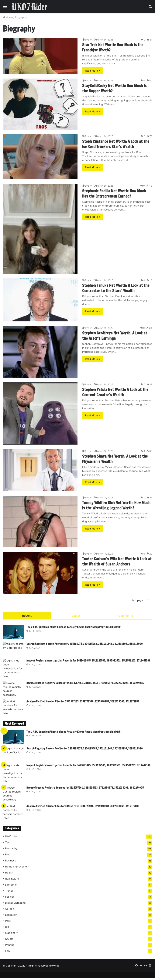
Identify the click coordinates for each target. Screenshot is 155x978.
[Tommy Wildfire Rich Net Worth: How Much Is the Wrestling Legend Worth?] (40, 521)
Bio (7, 926)
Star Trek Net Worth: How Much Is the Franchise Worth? (112, 47)
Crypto (9, 938)
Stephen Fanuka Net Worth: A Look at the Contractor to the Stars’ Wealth (116, 288)
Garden (9, 908)
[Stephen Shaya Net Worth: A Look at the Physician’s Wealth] (40, 470)
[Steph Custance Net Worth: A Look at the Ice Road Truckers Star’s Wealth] (40, 156)
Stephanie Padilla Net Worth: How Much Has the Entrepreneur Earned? (114, 193)
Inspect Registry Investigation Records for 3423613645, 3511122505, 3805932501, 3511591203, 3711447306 (88, 660)
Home (9, 17)
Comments (125, 615)
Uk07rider (11, 836)
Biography (11, 848)
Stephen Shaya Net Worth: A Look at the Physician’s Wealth (115, 458)
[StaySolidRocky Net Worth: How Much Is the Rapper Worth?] (40, 104)
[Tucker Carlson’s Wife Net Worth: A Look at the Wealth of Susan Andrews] (40, 573)
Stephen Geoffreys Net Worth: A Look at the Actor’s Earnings (114, 335)
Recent (27, 615)
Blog (7, 854)
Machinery (11, 932)
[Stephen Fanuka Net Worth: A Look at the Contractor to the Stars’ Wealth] (40, 299)
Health (9, 872)
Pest (8, 920)
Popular (75, 615)
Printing (9, 944)
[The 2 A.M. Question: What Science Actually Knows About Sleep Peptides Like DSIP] (13, 632)
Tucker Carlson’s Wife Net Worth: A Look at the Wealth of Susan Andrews (117, 561)
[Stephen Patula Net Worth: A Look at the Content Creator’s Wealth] (40, 413)
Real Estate (12, 878)
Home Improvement (17, 866)
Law (7, 950)
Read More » (92, 70)
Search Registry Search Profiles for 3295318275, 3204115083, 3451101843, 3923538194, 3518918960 (84, 644)
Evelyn (88, 39)
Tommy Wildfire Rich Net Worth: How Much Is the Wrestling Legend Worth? (116, 505)
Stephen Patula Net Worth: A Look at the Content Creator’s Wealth (115, 392)
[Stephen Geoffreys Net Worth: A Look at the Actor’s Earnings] (40, 352)
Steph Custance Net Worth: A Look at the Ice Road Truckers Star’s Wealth (115, 144)
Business (10, 860)
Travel (9, 890)
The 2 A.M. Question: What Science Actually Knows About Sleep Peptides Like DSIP (73, 627)
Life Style (11, 884)
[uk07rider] (29, 6)
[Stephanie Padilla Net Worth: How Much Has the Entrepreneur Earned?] (40, 229)
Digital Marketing (15, 902)
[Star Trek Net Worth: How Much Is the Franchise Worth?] (40, 56)
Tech (8, 842)
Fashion (10, 896)
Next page (137, 600)
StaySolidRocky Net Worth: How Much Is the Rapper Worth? (114, 88)
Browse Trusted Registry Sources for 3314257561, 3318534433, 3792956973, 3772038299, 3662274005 (85, 683)
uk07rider (54, 965)
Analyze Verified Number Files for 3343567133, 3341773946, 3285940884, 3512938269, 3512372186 (82, 701)
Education (11, 914)
